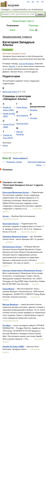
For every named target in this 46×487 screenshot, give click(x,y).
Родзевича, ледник (14, 162)
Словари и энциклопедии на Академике (22, 9)
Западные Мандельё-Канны (15, 236)
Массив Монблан (10, 304)
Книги (12, 30)
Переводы (34, 25)
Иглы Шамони (22, 115)
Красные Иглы (22, 123)
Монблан (33, 110)
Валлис (12, 66)
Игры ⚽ (34, 30)
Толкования (12, 25)
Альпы (5, 145)
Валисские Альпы (10, 92)
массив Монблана (26, 64)
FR (42, 2)
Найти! (40, 14)
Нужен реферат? (20, 158)
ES (38, 2)
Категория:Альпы (11, 224)
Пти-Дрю (33, 118)
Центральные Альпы (12, 247)
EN (28, 2)
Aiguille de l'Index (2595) (13, 346)
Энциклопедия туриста (23, 21)
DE (33, 2)
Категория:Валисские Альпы (16, 192)
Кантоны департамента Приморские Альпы (22, 270)
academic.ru (10, 4)
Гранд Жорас (21, 107)
